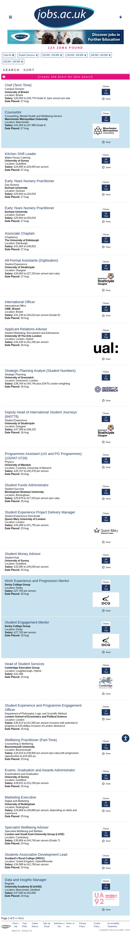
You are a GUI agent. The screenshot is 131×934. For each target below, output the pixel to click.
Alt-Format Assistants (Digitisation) (31, 260)
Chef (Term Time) (18, 85)
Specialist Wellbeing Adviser (27, 827)
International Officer (20, 302)
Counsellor (13, 112)
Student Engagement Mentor (27, 622)
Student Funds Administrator (27, 485)
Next (21, 918)
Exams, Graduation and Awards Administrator (40, 770)
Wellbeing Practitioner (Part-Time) (31, 740)
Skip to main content (12, 2)
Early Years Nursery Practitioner (29, 181)
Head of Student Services (24, 664)
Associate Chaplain (20, 233)
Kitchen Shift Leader (20, 154)
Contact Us (27, 931)
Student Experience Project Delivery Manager (40, 512)
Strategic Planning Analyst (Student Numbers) (40, 371)
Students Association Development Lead (36, 854)
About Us (16, 931)
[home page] (64, 28)
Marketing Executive (20, 797)
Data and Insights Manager (25, 880)
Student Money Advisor (23, 554)
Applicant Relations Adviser (26, 329)
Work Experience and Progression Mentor (37, 581)
